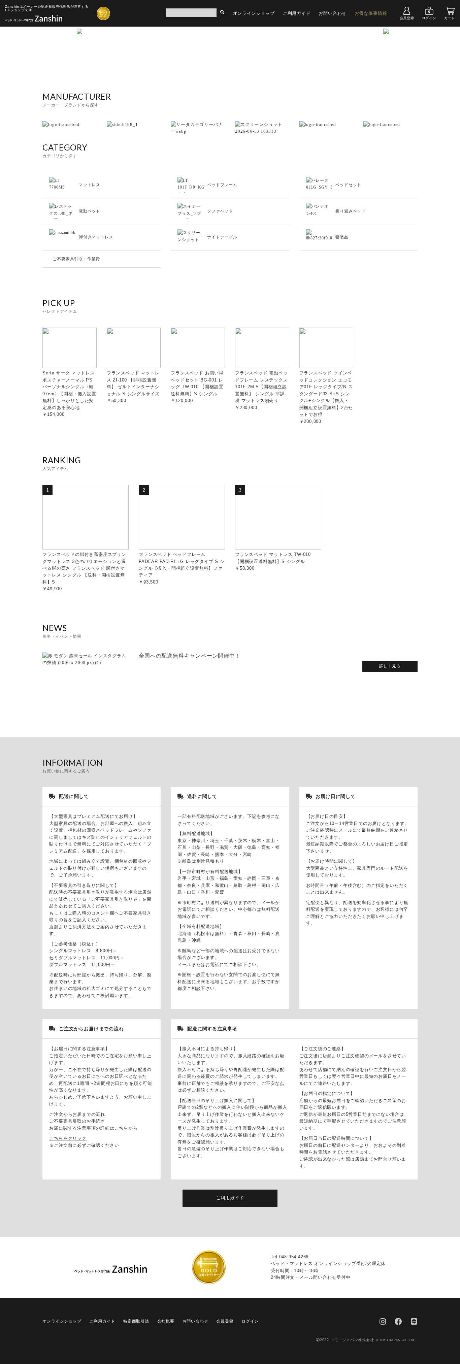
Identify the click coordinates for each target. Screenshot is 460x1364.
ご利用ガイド (297, 13)
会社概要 (165, 1321)
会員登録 (407, 18)
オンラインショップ (254, 13)
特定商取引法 (136, 1321)
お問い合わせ (333, 13)
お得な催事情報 (371, 13)
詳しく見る (390, 666)
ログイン (429, 18)
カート (449, 18)
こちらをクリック (67, 1138)
